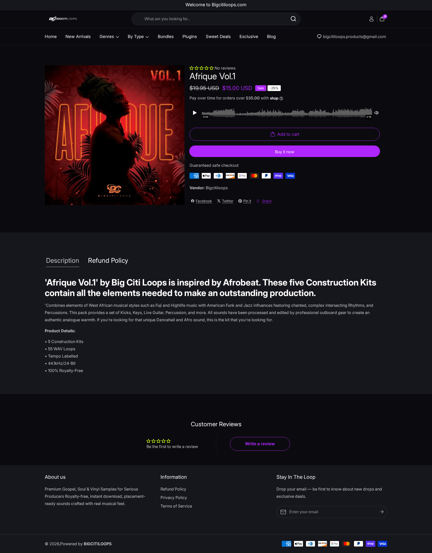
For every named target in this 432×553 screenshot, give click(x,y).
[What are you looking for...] (293, 18)
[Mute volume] (376, 113)
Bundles (166, 36)
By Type (136, 36)
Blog (271, 36)
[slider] (287, 113)
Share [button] (267, 201)
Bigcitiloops (217, 187)
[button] (202, 68)
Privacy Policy (173, 497)
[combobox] (216, 19)
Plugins (189, 36)
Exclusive (249, 36)
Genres (107, 36)
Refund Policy (173, 489)
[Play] (195, 113)
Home (51, 36)
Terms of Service (176, 506)
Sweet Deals (218, 36)
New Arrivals (78, 36)
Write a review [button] (260, 443)
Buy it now (284, 151)
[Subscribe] (382, 511)
